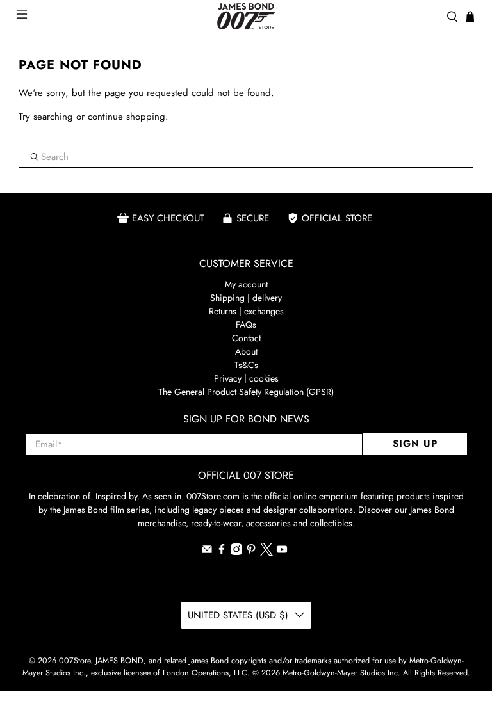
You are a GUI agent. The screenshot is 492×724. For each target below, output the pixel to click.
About (246, 351)
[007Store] (246, 16)
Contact (246, 338)
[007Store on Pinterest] (251, 551)
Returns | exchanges (246, 311)
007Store (74, 660)
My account (246, 284)
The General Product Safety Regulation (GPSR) (246, 391)
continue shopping (126, 116)
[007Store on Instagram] (236, 551)
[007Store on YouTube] (282, 551)
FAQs (246, 324)
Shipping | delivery (246, 297)
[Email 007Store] (207, 551)
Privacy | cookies (246, 378)
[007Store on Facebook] (221, 551)
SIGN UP (415, 444)
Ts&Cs (246, 364)
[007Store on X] (266, 552)
